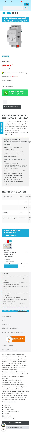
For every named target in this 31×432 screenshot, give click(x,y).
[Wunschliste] (26, 1)
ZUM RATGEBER (1, 127)
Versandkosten (14, 76)
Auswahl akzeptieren (15, 427)
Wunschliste (9, 86)
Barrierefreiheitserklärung (12, 332)
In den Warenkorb (12, 106)
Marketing (8, 407)
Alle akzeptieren (15, 423)
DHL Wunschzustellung (12, 411)
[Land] (21, 1)
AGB (3, 320)
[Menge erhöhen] (8, 102)
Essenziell (7, 405)
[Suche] (25, 8)
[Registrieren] (11, 1)
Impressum (6, 324)
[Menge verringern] (9, 102)
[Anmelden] (5, 1)
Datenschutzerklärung (10, 328)
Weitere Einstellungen (8, 418)
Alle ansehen (10, 235)
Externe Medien (9, 409)
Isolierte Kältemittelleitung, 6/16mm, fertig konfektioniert (10, 253)
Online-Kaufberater (9, 349)
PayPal (7, 413)
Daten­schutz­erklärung (8, 402)
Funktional (8, 416)
